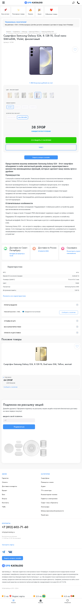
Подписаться (19, 427)
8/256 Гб (17, 107)
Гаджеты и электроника (49, 499)
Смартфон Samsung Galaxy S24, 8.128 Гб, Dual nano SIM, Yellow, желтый (38, 364)
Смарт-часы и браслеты (49, 503)
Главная (8, 31)
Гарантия (5, 478)
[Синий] (51, 95)
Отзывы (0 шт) (10, 321)
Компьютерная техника (49, 494)
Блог (3, 494)
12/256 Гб (33, 107)
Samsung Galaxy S (34, 31)
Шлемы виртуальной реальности (52, 511)
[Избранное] (75, 49)
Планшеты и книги (47, 482)
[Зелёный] (45, 95)
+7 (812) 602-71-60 (15, 527)
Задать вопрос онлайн (41, 157)
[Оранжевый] (9, 95)
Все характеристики (12, 327)
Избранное (67, 602)
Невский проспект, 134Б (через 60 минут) (13, 312)
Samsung (24, 31)
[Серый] (17, 95)
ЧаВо (4, 507)
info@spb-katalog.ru (8, 532)
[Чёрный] (23, 95)
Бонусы (4, 499)
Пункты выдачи (10, 305)
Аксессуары (45, 507)
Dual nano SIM (12, 117)
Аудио (43, 486)
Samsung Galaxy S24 (48, 31)
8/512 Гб (25, 107)
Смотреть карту (8, 545)
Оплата (5, 482)
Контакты (5, 503)
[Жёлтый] (31, 95)
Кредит (4, 490)
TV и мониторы (46, 490)
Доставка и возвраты (9, 486)
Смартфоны (16, 31)
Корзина (40, 602)
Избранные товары (51, 14)
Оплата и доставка (12, 333)
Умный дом (44, 515)
